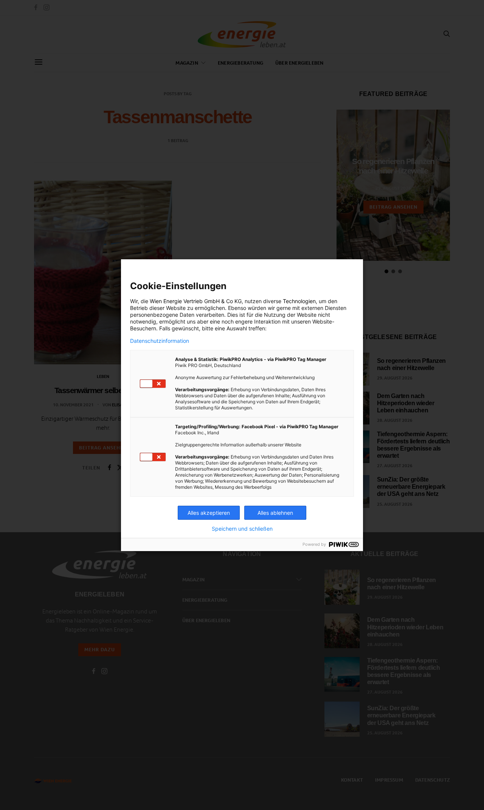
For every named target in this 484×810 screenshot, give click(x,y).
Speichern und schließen (242, 529)
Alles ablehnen (275, 513)
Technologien (299, 301)
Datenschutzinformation (159, 341)
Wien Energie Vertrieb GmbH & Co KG (196, 301)
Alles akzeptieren (209, 513)
